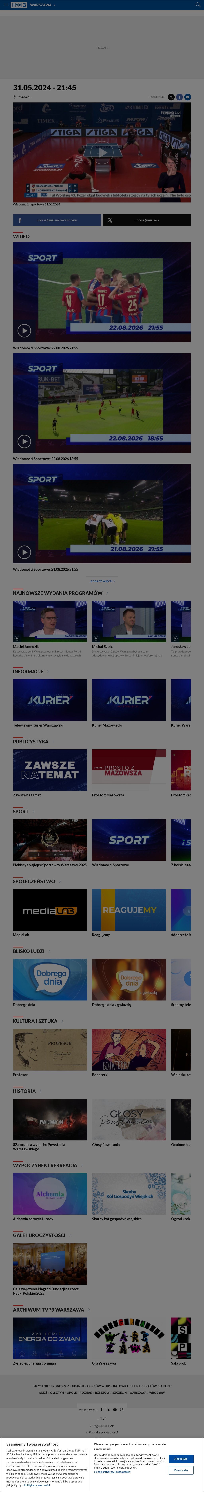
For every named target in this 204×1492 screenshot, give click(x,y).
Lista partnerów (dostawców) (112, 1471)
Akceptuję (181, 1458)
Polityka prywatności (37, 1485)
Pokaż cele (181, 1470)
